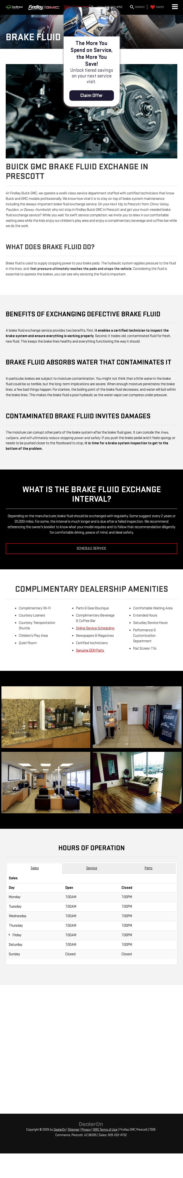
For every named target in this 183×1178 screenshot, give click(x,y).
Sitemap (73, 1130)
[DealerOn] (91, 1124)
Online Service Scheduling (95, 628)
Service (91, 868)
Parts (148, 868)
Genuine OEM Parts (90, 650)
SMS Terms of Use (105, 1130)
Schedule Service (91, 548)
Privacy (86, 1130)
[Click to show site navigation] (175, 7)
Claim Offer (91, 95)
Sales (35, 868)
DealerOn (60, 1130)
